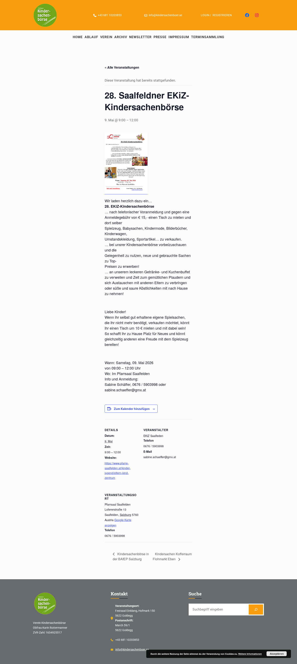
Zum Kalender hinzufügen (132, 409)
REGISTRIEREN (222, 15)
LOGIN (205, 15)
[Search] (256, 609)
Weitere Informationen (250, 653)
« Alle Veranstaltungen (122, 67)
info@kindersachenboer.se (132, 649)
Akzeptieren (277, 654)
